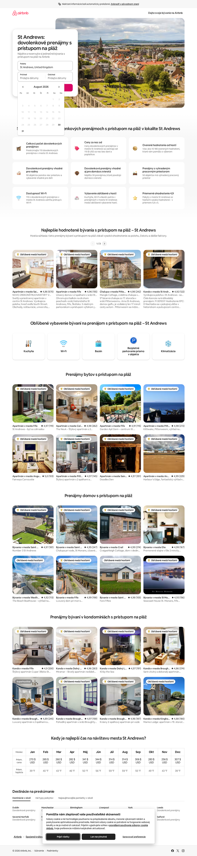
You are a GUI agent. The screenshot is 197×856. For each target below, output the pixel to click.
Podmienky (52, 850)
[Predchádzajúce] (92, 243)
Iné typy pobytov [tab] (44, 798)
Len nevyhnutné (98, 836)
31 (23, 131)
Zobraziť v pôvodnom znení (125, 4)
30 (59, 124)
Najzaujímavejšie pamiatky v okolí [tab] (75, 798)
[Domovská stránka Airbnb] (20, 13)
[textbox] (31, 78)
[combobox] (45, 67)
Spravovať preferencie (134, 836)
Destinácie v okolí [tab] (21, 798)
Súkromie (39, 850)
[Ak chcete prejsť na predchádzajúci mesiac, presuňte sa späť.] (23, 87)
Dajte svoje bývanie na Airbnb (165, 13)
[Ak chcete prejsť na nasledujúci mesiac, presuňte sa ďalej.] (59, 87)
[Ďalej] (104, 243)
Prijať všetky (63, 836)
